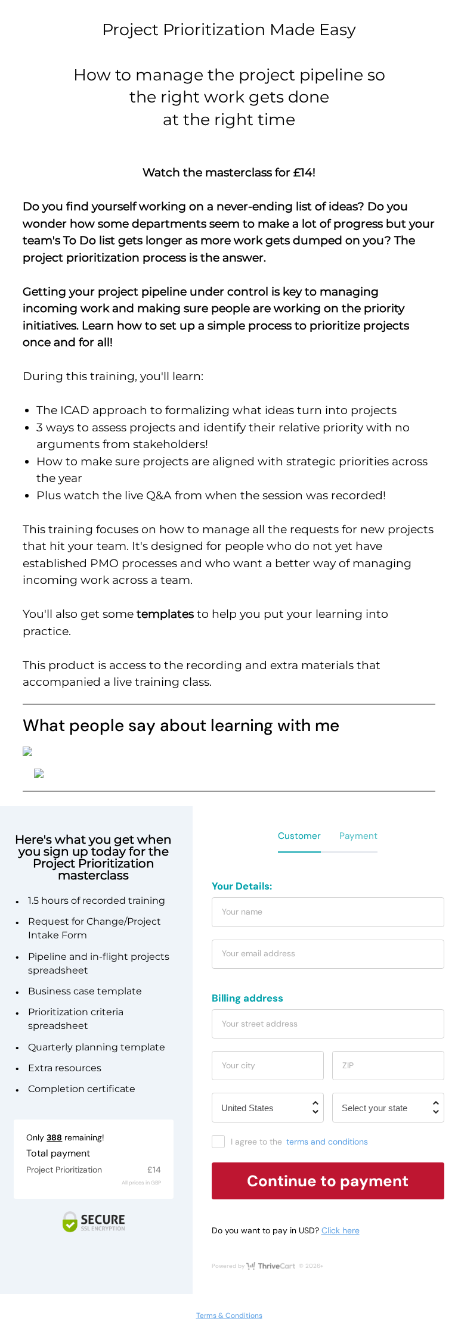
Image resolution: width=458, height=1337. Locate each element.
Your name (242, 911)
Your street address (260, 1023)
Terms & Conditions (229, 1315)
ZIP (348, 1065)
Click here (340, 1230)
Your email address (258, 953)
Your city (238, 1065)
